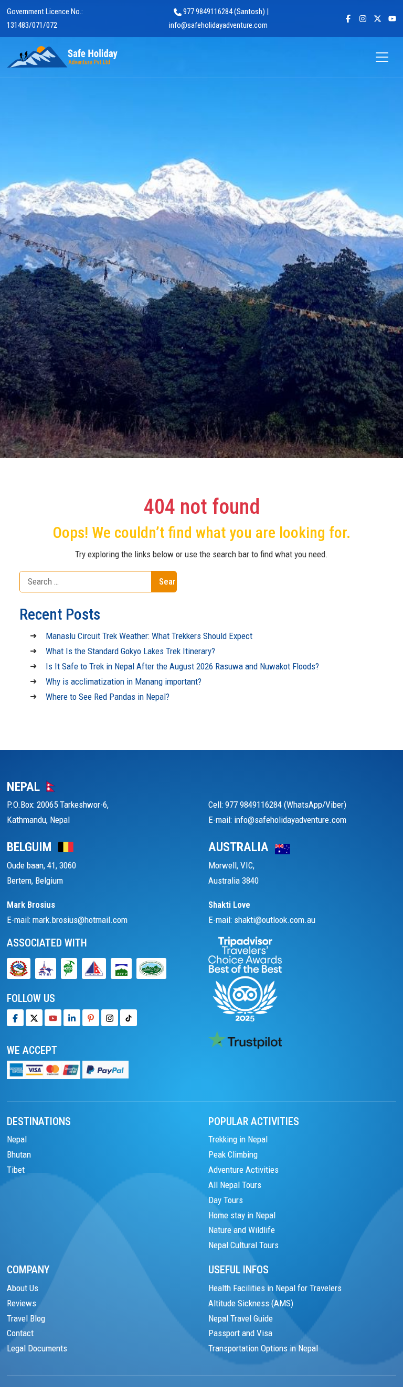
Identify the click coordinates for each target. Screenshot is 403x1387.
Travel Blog (26, 1318)
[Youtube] (53, 1017)
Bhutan (19, 1154)
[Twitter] (34, 1017)
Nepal (17, 1139)
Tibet (16, 1169)
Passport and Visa (240, 1333)
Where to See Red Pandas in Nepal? (107, 696)
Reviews (21, 1303)
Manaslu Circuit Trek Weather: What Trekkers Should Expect (149, 636)
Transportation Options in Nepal (263, 1348)
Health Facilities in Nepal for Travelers (275, 1288)
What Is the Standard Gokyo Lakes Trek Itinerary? (130, 651)
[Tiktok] (109, 1017)
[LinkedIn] (71, 1017)
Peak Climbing (233, 1154)
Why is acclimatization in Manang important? (124, 681)
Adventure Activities (243, 1169)
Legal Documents (37, 1348)
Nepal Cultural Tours (243, 1245)
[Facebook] (15, 1017)
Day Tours (225, 1200)
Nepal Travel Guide (240, 1318)
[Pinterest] (90, 1017)
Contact (20, 1333)
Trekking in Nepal (238, 1139)
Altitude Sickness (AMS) (250, 1303)
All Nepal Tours (234, 1185)
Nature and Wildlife (241, 1230)
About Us (22, 1288)
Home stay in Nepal (241, 1215)
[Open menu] (382, 57)
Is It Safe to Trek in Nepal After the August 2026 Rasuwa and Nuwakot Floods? (182, 666)
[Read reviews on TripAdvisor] (245, 978)
